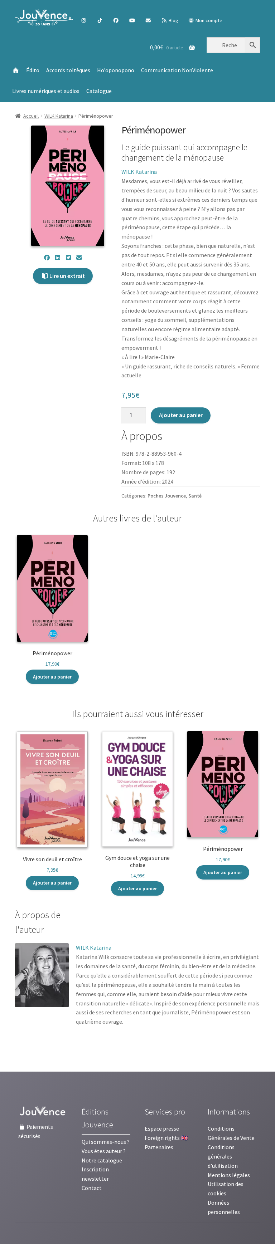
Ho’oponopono (115, 70)
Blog (173, 20)
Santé (195, 496)
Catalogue (99, 90)
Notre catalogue (102, 1160)
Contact (92, 1187)
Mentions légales (229, 1175)
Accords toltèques (68, 70)
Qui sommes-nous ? (106, 1141)
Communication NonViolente (177, 70)
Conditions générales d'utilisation (223, 1156)
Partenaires (159, 1147)
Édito (32, 70)
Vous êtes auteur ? (104, 1151)
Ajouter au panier (181, 414)
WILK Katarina (58, 116)
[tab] (49, 923)
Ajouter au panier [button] (52, 677)
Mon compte (208, 20)
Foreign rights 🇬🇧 (166, 1137)
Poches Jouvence (167, 496)
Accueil (31, 116)
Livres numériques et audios (45, 90)
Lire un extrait (66, 275)
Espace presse (162, 1128)
